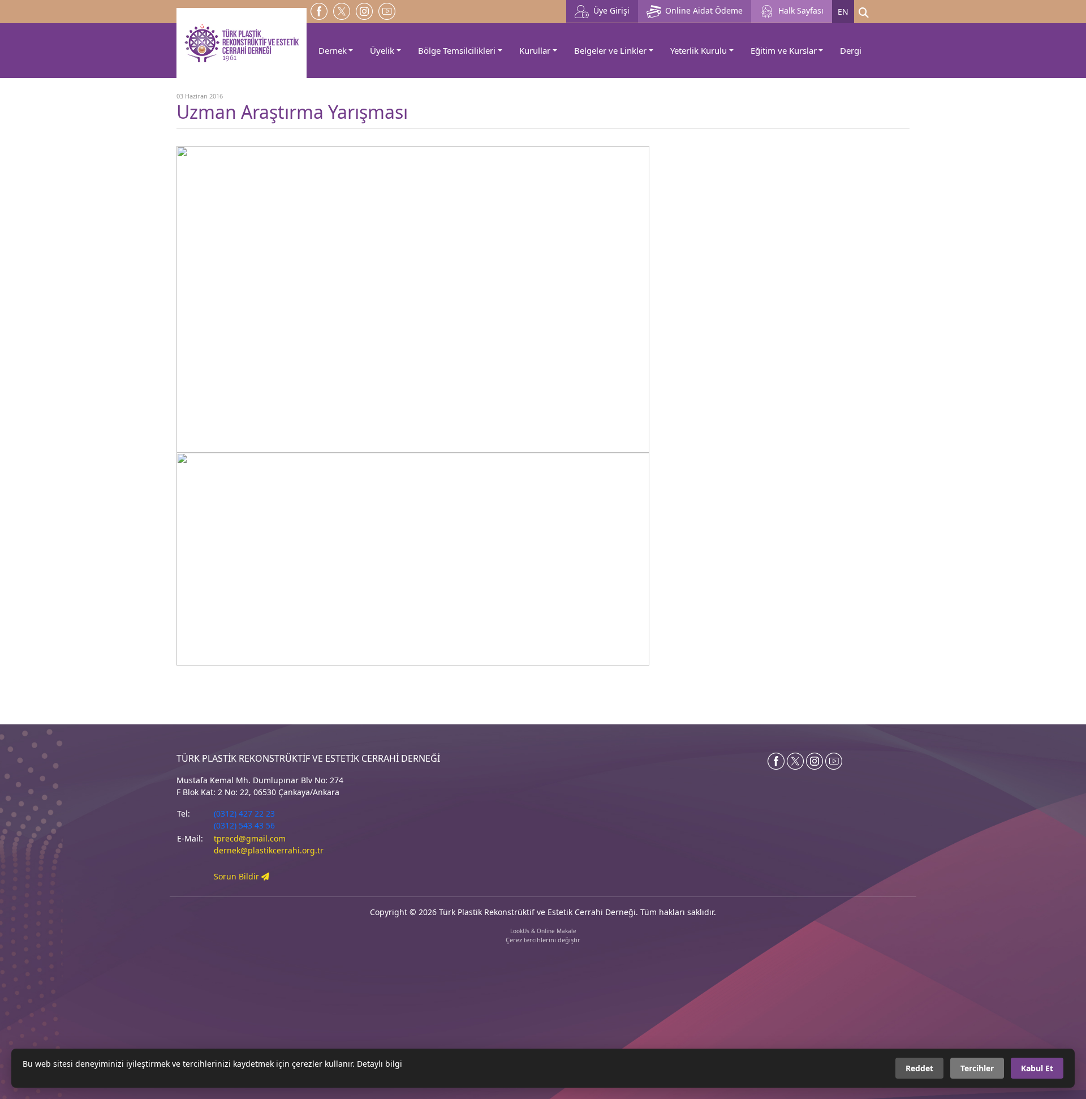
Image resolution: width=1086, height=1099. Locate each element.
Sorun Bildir (237, 876)
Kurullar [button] (534, 50)
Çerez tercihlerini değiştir (543, 939)
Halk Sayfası (799, 10)
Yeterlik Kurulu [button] (698, 50)
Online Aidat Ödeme (702, 10)
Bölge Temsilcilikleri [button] (456, 50)
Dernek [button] (332, 50)
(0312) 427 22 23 (244, 813)
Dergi (850, 50)
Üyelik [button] (382, 50)
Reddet (919, 1068)
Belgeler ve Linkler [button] (610, 50)
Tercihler (977, 1068)
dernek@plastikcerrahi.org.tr (269, 850)
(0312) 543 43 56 (244, 825)
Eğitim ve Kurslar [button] (784, 50)
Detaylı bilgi (379, 1063)
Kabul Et (1037, 1068)
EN (843, 11)
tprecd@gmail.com (250, 838)
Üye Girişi (609, 10)
